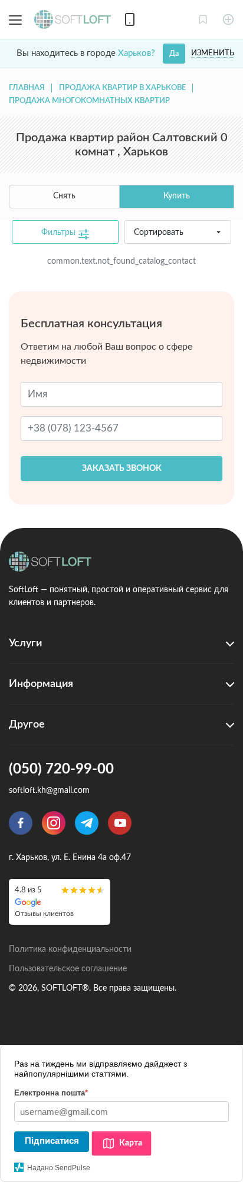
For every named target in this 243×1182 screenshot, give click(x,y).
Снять (64, 196)
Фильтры (59, 232)
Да (174, 54)
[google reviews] (59, 901)
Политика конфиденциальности (70, 949)
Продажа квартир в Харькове (122, 88)
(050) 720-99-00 (61, 769)
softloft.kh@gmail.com (49, 790)
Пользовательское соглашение (68, 969)
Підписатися (52, 1140)
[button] (203, 19)
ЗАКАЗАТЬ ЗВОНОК (122, 468)
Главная (27, 88)
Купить (176, 196)
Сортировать (158, 232)
